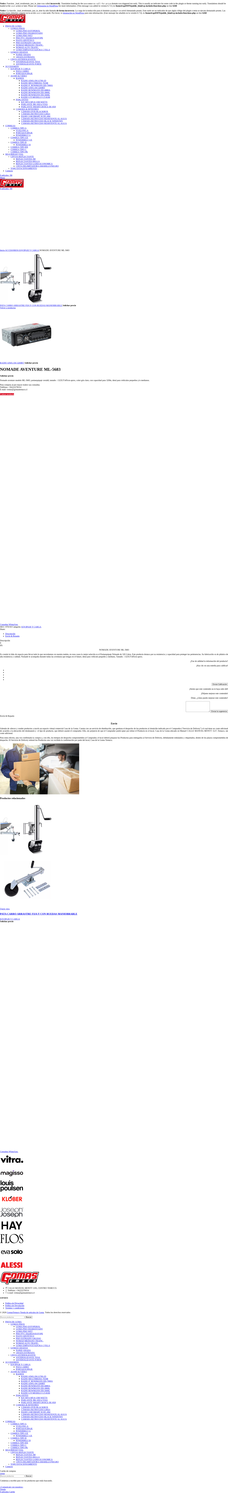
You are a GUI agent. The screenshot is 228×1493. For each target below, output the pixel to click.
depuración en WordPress (73, 13)
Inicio (2, 250)
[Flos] (12, 1244)
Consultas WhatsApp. (9, 624)
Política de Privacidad (14, 1303)
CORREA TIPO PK (19, 152)
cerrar (2, 1473)
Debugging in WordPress (47, 6)
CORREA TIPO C (19, 149)
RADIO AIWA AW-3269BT (12, 363)
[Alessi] (12, 1271)
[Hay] (12, 1231)
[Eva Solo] (12, 1257)
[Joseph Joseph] (12, 1218)
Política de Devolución (14, 1305)
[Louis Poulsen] (12, 1192)
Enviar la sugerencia (219, 711)
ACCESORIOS (12, 250)
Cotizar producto (7, 394)
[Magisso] (12, 1178)
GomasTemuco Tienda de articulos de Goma (25, 1312)
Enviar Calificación (220, 684)
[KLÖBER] (12, 1205)
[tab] (116, 634)
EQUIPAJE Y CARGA (29, 250)
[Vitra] (12, 1165)
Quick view (5, 909)
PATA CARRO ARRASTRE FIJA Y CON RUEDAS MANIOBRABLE (31, 305)
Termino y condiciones (14, 1308)
